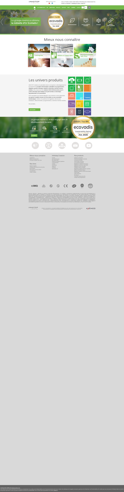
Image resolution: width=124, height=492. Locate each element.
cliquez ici (56, 490)
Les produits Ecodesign (79, 162)
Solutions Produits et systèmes (58, 161)
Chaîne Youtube (33, 172)
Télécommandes (77, 173)
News (68, 7)
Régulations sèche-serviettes (80, 166)
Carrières (73, 7)
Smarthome (52, 7)
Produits (58, 7)
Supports (64, 7)
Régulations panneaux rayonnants (81, 165)
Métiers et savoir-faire (34, 159)
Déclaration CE (55, 168)
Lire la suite (32, 109)
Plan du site (79, 209)
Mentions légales (33, 166)
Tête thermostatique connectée (80, 159)
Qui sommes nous (41, 7)
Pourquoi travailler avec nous (36, 160)
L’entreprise (32, 157)
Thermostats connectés (79, 161)
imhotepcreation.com (15, 487)
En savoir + (34, 135)
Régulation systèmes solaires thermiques (82, 171)
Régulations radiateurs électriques (81, 163)
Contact (79, 7)
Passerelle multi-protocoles (79, 176)
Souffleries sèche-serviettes (79, 167)
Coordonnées (32, 170)
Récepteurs (76, 175)
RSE (47, 7)
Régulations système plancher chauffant (82, 168)
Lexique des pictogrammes (79, 177)
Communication (55, 162)
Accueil (53, 157)
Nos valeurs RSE (55, 160)
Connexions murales (78, 160)
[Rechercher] (83, 7)
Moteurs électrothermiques (79, 170)
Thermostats (76, 172)
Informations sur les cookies (35, 169)
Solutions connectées (78, 157)
